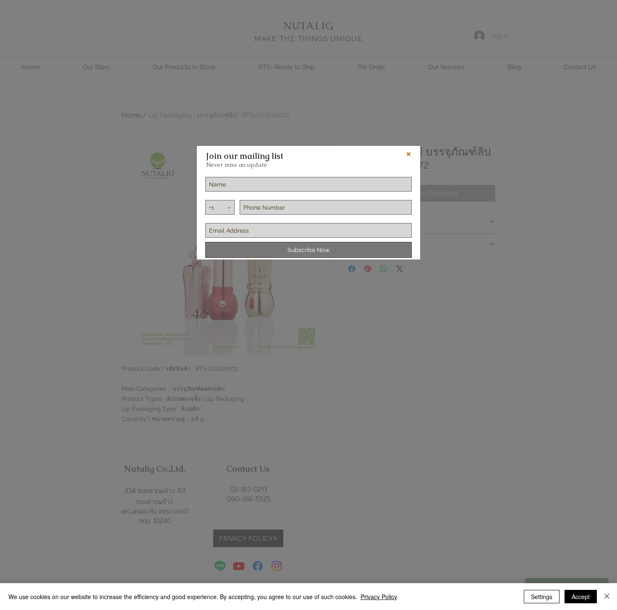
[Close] (607, 596)
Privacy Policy (379, 596)
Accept (581, 596)
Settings (541, 596)
